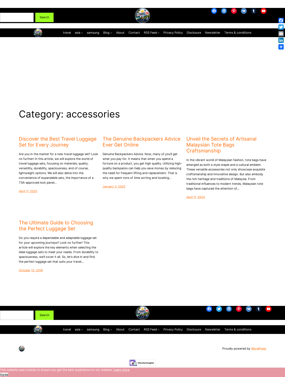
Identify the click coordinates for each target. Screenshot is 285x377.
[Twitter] (281, 27)
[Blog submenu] (111, 33)
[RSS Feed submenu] (158, 33)
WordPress (258, 348)
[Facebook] (281, 20)
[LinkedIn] (281, 40)
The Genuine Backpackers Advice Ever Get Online (141, 142)
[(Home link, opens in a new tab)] (142, 15)
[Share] (281, 47)
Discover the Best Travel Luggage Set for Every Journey (57, 142)
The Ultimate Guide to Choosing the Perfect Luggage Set (56, 225)
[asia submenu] (82, 33)
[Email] (281, 33)
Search (5, 10)
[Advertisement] (142, 64)
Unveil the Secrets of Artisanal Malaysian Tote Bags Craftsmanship (221, 145)
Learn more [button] (121, 370)
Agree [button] (4, 374)
